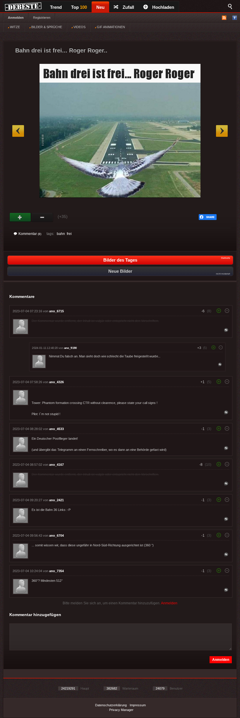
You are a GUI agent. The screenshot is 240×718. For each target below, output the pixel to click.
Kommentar (29, 234)
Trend (56, 7)
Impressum (138, 705)
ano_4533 (56, 429)
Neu (100, 7)
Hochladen (163, 7)
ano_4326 (56, 382)
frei (69, 234)
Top (79, 7)
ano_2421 (56, 500)
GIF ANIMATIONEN (110, 27)
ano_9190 (70, 347)
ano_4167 (56, 464)
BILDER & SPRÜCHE (46, 27)
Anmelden (16, 17)
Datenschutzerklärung (111, 705)
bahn (61, 234)
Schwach (42, 217)
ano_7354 (56, 571)
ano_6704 (56, 535)
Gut (20, 217)
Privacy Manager (121, 710)
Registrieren (41, 17)
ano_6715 (56, 311)
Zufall (128, 7)
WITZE (14, 27)
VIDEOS (79, 27)
